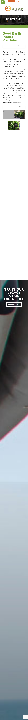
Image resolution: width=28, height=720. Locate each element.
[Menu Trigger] (3, 2)
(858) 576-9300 (19, 1)
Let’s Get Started (14, 304)
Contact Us (11, 1)
